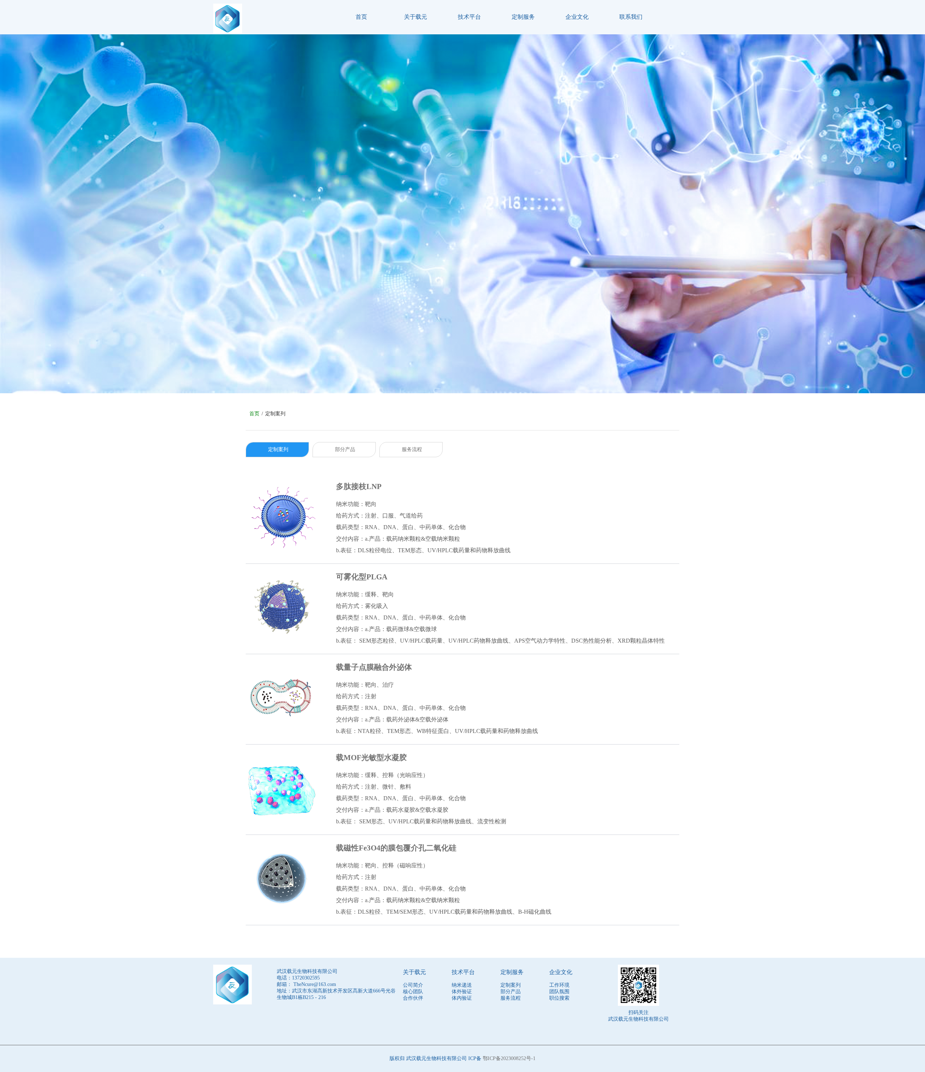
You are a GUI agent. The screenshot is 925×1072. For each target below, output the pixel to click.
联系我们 (630, 17)
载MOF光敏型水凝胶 (371, 757)
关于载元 (415, 17)
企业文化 (577, 17)
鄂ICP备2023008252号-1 (509, 1058)
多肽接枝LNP (359, 486)
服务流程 (412, 449)
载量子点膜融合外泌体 (374, 667)
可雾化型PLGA (361, 577)
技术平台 (469, 17)
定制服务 (523, 17)
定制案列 (278, 449)
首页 (361, 17)
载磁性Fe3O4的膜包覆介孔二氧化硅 (396, 848)
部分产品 (345, 449)
